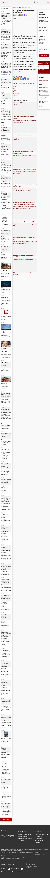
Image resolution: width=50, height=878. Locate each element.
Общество (20, 834)
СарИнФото (23, 840)
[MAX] (24, 15)
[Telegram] (23, 15)
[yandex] (6, 871)
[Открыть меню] (48, 2)
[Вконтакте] (9, 869)
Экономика (25, 836)
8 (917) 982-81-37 (42, 69)
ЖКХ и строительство (22, 838)
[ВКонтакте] (19, 15)
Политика (20, 836)
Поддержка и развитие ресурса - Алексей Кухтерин (32, 870)
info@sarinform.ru (42, 73)
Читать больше (44, 55)
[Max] (43, 66)
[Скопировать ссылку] (26, 15)
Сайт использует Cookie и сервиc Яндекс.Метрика (10, 860)
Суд (31, 834)
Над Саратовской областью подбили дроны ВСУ (43, 49)
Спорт (19, 840)
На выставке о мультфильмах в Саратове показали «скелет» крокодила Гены (43, 28)
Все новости (4, 8)
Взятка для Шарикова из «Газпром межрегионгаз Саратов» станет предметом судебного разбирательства (43, 40)
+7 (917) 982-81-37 (39, 836)
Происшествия (26, 834)
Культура (30, 838)
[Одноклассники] (21, 15)
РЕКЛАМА (37, 842)
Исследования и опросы (26, 7)
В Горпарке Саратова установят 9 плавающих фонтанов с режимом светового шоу (43, 20)
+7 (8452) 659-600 (39, 838)
